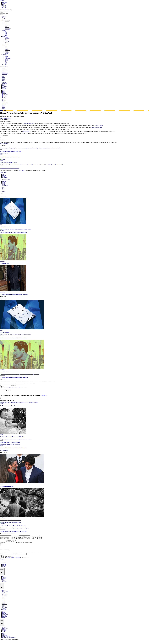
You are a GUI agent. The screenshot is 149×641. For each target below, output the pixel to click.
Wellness (4, 5)
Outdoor (6, 59)
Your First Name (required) (16, 537)
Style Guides (7, 41)
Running (6, 53)
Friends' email (2, 542)
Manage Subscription (6, 636)
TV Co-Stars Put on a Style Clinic (6, 486)
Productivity (7, 52)
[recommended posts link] (18, 402)
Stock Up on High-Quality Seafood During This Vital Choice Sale (13, 525)
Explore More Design (4, 450)
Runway (6, 40)
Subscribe (6, 9)
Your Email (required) (15, 536)
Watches (6, 42)
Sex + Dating (2, 517)
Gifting (6, 63)
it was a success (26, 131)
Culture (3, 3)
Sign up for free (21, 170)
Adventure (7, 27)
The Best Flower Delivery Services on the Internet (10, 442)
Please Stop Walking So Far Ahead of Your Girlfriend (10, 520)
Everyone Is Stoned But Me (4, 263)
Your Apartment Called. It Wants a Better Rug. (9, 405)
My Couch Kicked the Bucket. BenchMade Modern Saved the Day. (13, 447)
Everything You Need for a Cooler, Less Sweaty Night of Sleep (12, 436)
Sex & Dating (7, 29)
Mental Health (7, 50)
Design (6, 33)
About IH (4, 627)
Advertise (4, 630)
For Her (6, 60)
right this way (44, 395)
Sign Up (1, 386)
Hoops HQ (4, 7)
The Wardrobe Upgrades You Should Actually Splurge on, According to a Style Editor (14, 294)
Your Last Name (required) (16, 538)
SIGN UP (2, 555)
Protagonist (4, 581)
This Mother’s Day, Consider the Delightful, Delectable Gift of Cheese (13, 531)
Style (3, 4)
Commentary (7, 38)
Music (6, 34)
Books (6, 32)
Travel (6, 26)
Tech (5, 61)
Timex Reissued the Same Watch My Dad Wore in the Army (9, 168)
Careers (3, 634)
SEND (1, 543)
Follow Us (2, 9)
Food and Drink (8, 58)
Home (6, 57)
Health (3, 92)
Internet (6, 35)
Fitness (6, 46)
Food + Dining (5, 69)
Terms (3, 631)
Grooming (6, 43)
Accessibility (4, 635)
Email (12, 383)
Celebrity (6, 37)
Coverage (4, 578)
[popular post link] (13, 223)
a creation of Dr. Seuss (99, 125)
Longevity (6, 49)
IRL (3, 579)
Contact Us (4, 629)
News (6, 39)
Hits (3, 576)
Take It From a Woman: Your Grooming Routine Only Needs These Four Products (13, 232)
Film (5, 31)
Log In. (8, 179)
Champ (3, 580)
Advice (6, 45)
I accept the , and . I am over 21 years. (15, 387)
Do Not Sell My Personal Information (9, 637)
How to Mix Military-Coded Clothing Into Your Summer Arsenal (10, 151)
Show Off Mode (8, 28)
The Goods (4, 6)
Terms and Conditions (10, 387)
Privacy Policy (18, 387)
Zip (11, 385)
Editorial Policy (5, 628)
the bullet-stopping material (29, 123)
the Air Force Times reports (97, 127)
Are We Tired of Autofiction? (4, 226)
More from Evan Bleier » (4, 143)
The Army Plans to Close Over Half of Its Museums (8, 162)
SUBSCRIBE (5, 177)
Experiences (4, 2)
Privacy (3, 633)
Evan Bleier (3, 118)
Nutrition (6, 51)
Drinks (6, 23)
